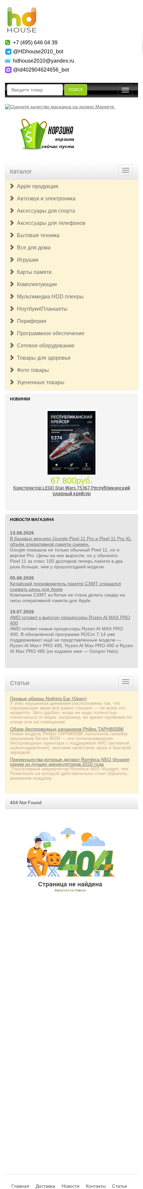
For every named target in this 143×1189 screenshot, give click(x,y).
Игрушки (26, 260)
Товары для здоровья (42, 358)
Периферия (30, 321)
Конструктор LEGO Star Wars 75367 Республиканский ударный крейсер (71, 490)
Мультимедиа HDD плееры (49, 296)
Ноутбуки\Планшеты (41, 309)
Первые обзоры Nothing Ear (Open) (48, 698)
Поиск (76, 89)
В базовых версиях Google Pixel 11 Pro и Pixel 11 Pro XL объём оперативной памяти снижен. (70, 541)
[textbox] (35, 89)
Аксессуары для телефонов (49, 223)
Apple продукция (36, 186)
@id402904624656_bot (41, 70)
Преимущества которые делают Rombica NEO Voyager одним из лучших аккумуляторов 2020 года (70, 762)
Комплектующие (35, 284)
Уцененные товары (39, 382)
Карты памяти (33, 272)
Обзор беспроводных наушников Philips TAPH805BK (67, 729)
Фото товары (31, 370)
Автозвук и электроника (44, 198)
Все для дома (32, 247)
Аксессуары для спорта (44, 211)
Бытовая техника (37, 235)
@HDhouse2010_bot (38, 51)
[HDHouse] (21, 10)
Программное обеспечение (49, 333)
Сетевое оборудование (44, 345)
